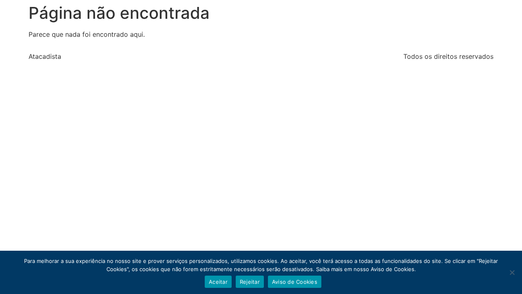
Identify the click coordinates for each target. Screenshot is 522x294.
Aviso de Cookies (294, 281)
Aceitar (218, 281)
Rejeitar (250, 281)
